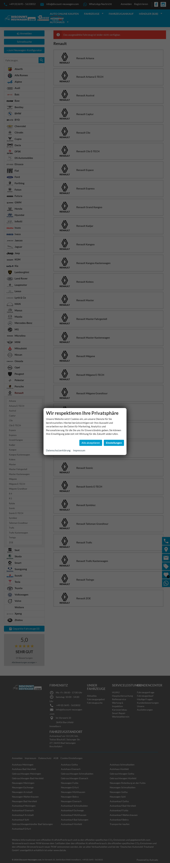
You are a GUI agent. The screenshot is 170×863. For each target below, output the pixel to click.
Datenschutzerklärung (58, 450)
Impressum (79, 450)
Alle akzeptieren (91, 442)
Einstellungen (114, 442)
